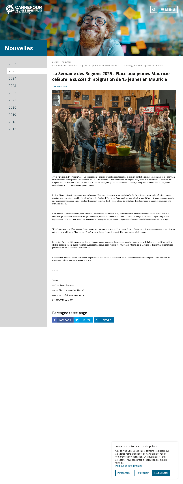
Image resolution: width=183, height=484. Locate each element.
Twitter (85, 320)
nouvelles (66, 61)
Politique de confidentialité (128, 465)
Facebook (65, 320)
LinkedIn (105, 320)
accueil (55, 61)
